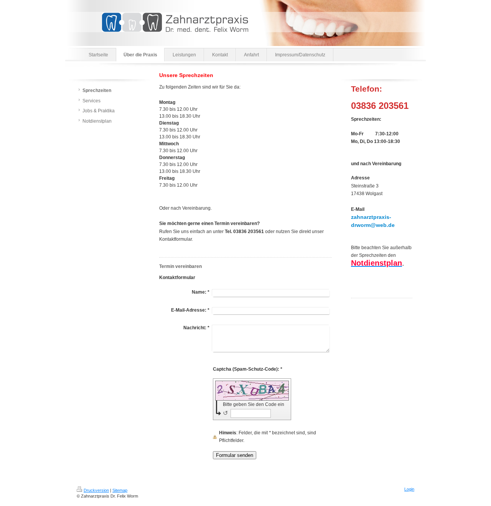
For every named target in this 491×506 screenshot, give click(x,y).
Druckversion (96, 490)
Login (409, 489)
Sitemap (119, 490)
